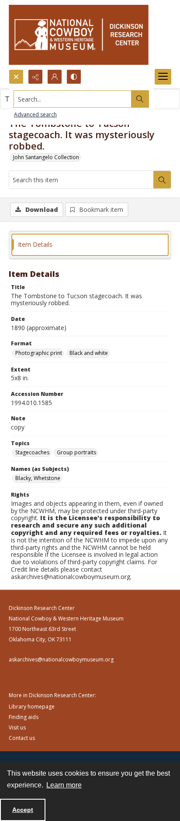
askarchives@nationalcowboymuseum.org (61, 659)
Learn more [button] (64, 785)
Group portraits (76, 452)
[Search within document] (162, 179)
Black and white (88, 353)
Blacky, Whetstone (37, 478)
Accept (22, 809)
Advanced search (35, 114)
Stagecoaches (32, 452)
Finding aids (23, 717)
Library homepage (32, 706)
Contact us (22, 738)
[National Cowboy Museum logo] (79, 34)
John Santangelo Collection (46, 157)
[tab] (90, 245)
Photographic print (38, 353)
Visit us (17, 727)
